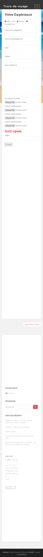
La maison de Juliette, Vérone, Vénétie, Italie (19, 437)
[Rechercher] (35, 407)
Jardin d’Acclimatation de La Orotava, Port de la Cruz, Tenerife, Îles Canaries (20, 443)
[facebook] (10, 393)
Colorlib (31, 552)
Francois (22, 21)
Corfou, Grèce (10, 431)
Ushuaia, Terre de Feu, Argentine (17, 427)
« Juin (7, 479)
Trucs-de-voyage (15, 6)
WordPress (22, 555)
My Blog (5, 552)
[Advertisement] (21, 231)
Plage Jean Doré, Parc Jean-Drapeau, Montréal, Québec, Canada (19, 421)
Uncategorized (10, 24)
